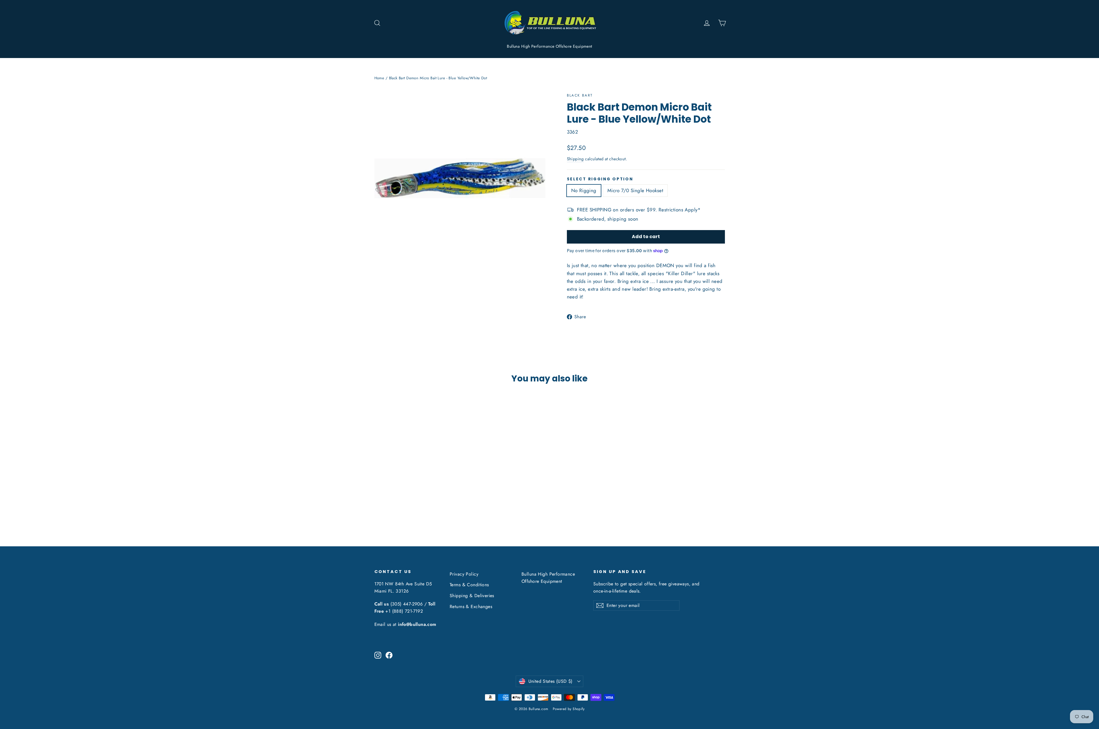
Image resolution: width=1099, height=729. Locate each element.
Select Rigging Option (600, 179)
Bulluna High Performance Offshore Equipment (549, 46)
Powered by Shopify (569, 708)
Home (379, 78)
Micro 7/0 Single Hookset (635, 190)
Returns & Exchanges (471, 606)
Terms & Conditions (469, 584)
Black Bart (580, 95)
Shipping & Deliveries (472, 595)
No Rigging (583, 190)
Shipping (575, 159)
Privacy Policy (464, 574)
